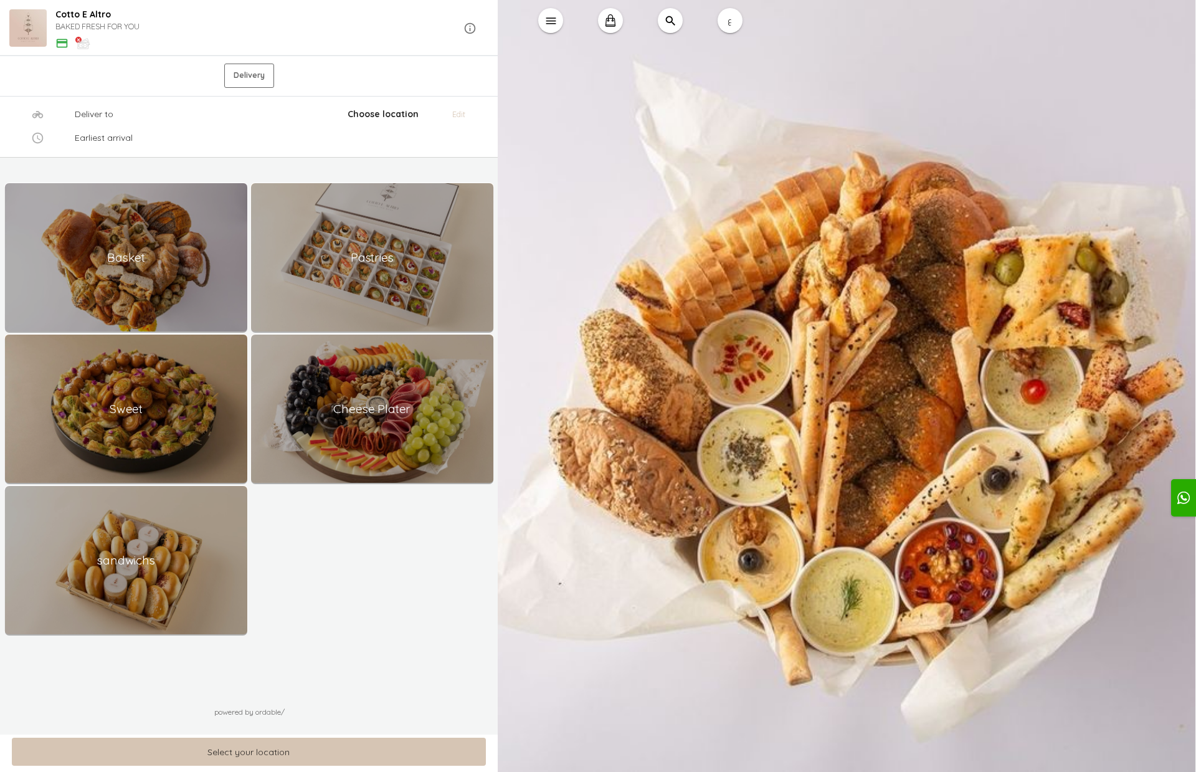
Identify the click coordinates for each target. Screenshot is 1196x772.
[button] (249, 28)
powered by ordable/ (249, 712)
